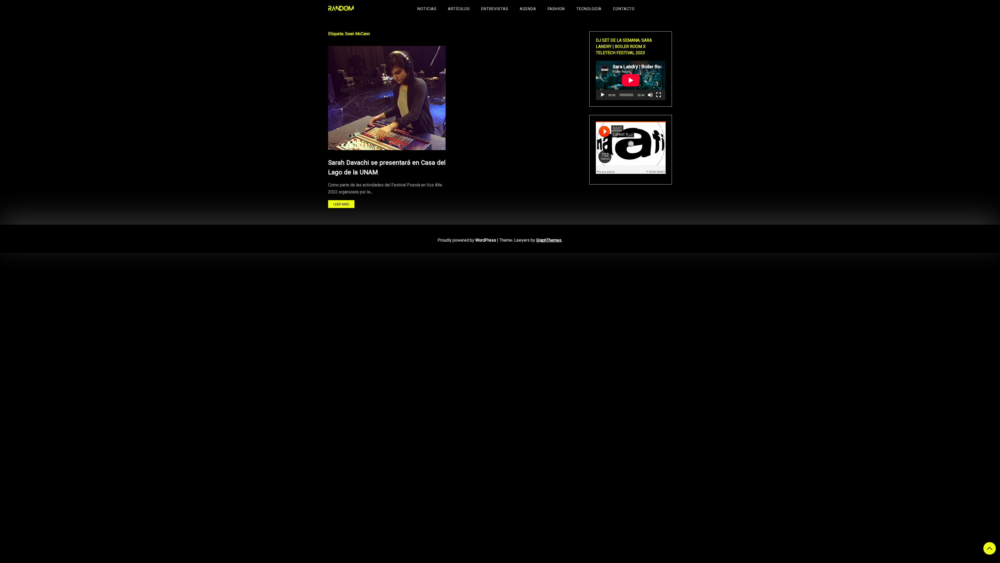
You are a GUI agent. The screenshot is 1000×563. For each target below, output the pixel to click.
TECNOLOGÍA (589, 9)
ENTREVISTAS (494, 9)
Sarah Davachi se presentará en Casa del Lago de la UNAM (387, 168)
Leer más (341, 204)
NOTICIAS (426, 9)
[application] (631, 80)
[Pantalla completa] (658, 94)
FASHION (556, 9)
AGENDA (528, 9)
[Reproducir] (602, 94)
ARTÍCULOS (459, 9)
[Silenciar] (650, 94)
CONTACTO (624, 9)
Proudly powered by (467, 240)
